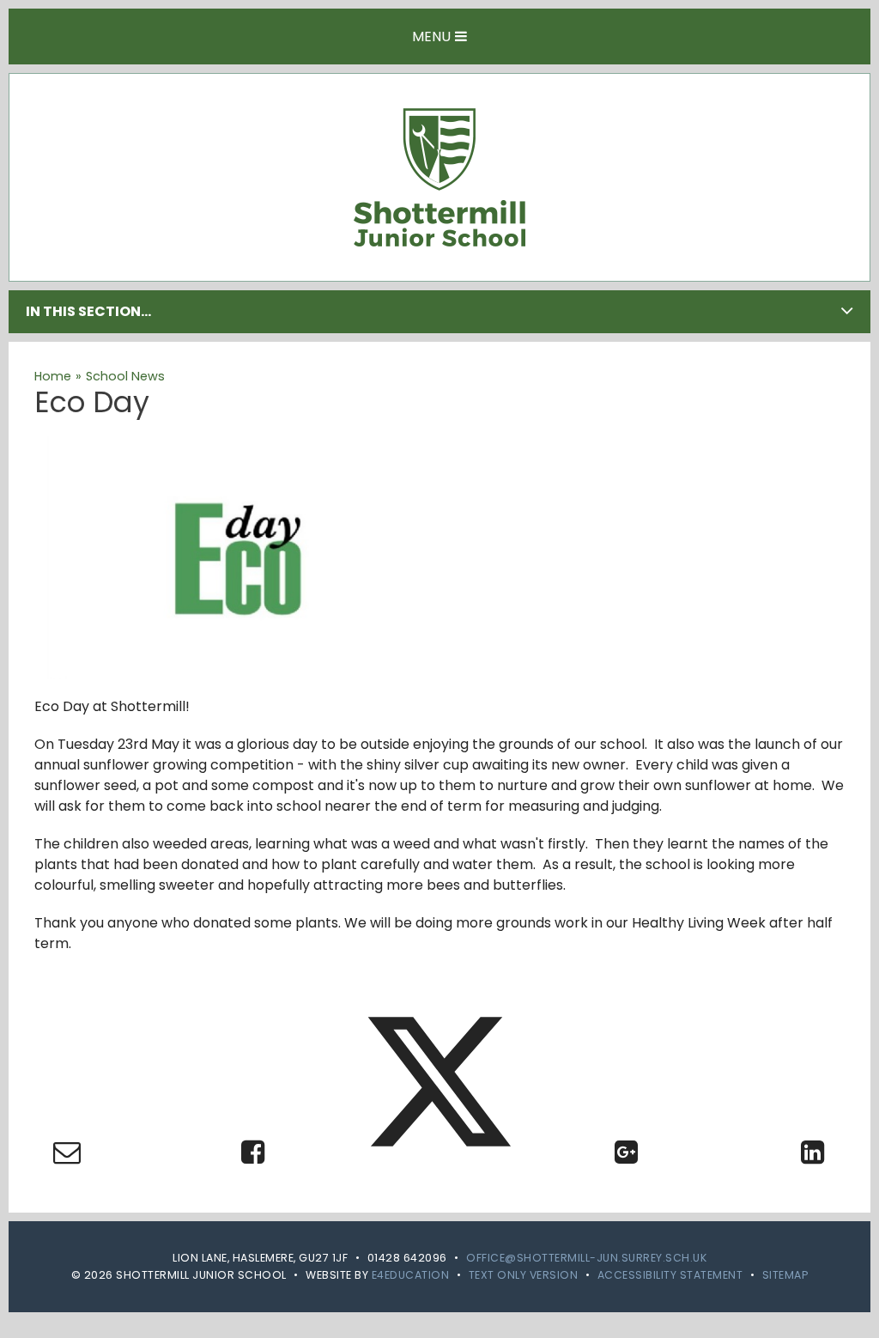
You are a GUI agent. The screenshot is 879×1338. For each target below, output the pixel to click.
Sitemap (785, 1275)
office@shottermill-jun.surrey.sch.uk (586, 1257)
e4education (411, 1275)
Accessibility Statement (670, 1275)
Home (52, 376)
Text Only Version (524, 1275)
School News (125, 376)
